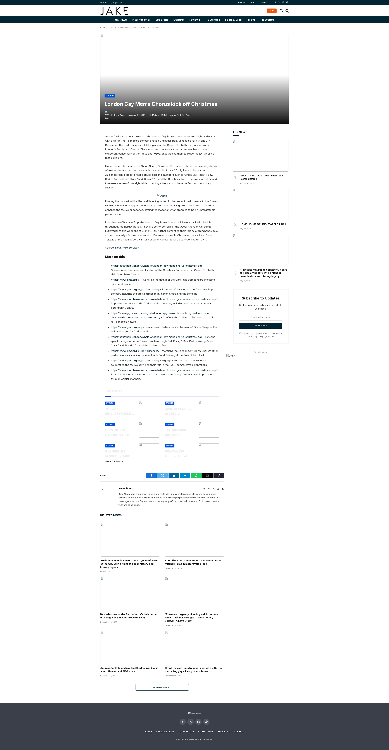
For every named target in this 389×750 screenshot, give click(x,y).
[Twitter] (90, 147)
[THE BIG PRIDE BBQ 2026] (209, 430)
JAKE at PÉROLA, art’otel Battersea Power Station (179, 411)
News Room (119, 115)
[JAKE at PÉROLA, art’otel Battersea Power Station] (209, 408)
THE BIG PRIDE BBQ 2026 (176, 432)
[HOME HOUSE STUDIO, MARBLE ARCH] (149, 430)
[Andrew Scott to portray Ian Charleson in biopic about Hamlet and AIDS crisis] (129, 647)
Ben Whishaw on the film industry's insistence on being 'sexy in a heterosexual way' (128, 616)
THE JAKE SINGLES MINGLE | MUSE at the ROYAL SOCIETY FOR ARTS (118, 411)
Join (271, 11)
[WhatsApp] (90, 161)
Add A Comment (162, 687)
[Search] (287, 10)
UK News (121, 20)
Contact (263, 2)
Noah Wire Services (127, 247)
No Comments (170, 115)
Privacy (241, 2)
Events (269, 20)
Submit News (206, 732)
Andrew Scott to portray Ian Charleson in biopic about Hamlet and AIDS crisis (129, 669)
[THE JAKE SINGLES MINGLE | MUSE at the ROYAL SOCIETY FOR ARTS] (149, 408)
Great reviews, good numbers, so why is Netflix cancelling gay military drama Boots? (193, 669)
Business (214, 20)
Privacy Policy (257, 336)
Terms (252, 2)
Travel (252, 20)
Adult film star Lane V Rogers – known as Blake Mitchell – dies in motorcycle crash (193, 562)
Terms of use (186, 732)
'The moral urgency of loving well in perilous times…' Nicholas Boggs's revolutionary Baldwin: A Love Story (192, 618)
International (141, 20)
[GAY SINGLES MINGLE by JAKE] (149, 451)
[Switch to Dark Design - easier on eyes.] (281, 10)
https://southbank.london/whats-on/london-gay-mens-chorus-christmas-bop (157, 265)
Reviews (194, 20)
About (148, 732)
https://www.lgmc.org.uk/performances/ (135, 289)
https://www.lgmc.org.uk (125, 279)
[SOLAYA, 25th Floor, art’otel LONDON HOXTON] (209, 451)
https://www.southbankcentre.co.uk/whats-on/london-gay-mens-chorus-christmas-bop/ (164, 299)
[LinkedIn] (90, 154)
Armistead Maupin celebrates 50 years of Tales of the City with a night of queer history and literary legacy (129, 564)
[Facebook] (90, 140)
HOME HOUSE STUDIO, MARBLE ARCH (118, 432)
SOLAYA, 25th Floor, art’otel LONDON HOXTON (178, 454)
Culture (178, 20)
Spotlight (161, 20)
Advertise (224, 732)
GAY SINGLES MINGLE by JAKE (117, 453)
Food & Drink (233, 20)
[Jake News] (114, 10)
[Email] (90, 168)
